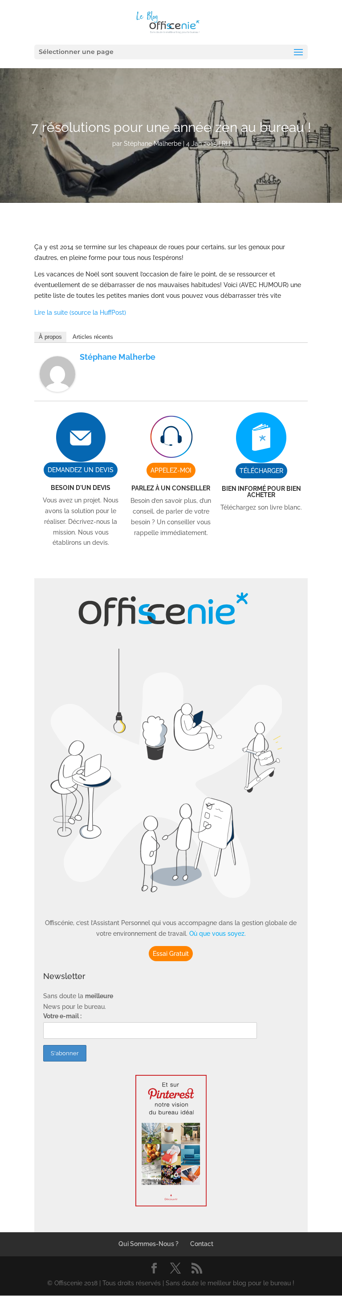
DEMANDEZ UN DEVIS (81, 469)
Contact (201, 1243)
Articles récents (93, 336)
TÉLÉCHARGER (261, 470)
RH (226, 143)
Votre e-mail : (62, 1016)
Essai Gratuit (171, 953)
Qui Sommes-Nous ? (148, 1243)
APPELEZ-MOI (171, 470)
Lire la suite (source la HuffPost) (80, 312)
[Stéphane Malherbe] (57, 386)
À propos (50, 336)
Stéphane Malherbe (152, 143)
